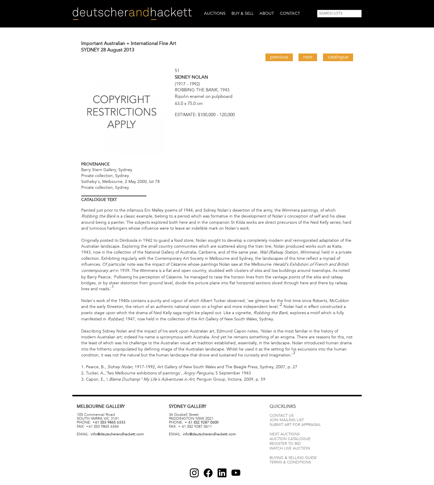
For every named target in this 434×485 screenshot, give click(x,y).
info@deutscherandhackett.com (117, 434)
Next (307, 57)
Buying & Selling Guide (293, 457)
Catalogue (338, 57)
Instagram (194, 472)
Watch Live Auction (290, 448)
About (267, 13)
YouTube (235, 472)
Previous (279, 57)
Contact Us (281, 415)
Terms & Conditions (290, 462)
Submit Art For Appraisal (295, 424)
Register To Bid (285, 443)
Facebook (208, 472)
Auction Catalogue (290, 439)
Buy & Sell (242, 13)
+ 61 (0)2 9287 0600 (201, 422)
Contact (290, 13)
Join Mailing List (287, 420)
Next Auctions (285, 434)
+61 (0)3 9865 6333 (108, 422)
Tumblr (222, 472)
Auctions (215, 13)
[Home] (132, 13)
